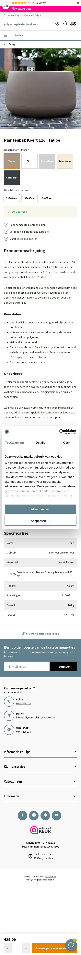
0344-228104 (23, 703)
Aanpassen (38, 520)
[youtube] (56, 815)
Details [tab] (40, 442)
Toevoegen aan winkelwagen (54, 948)
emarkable (50, 876)
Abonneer (63, 666)
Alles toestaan (40, 509)
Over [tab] (66, 442)
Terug (12, 44)
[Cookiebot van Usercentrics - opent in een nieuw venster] (59, 431)
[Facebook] (22, 815)
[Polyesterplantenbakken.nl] (19, 24)
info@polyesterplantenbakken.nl (35, 717)
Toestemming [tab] (14, 442)
